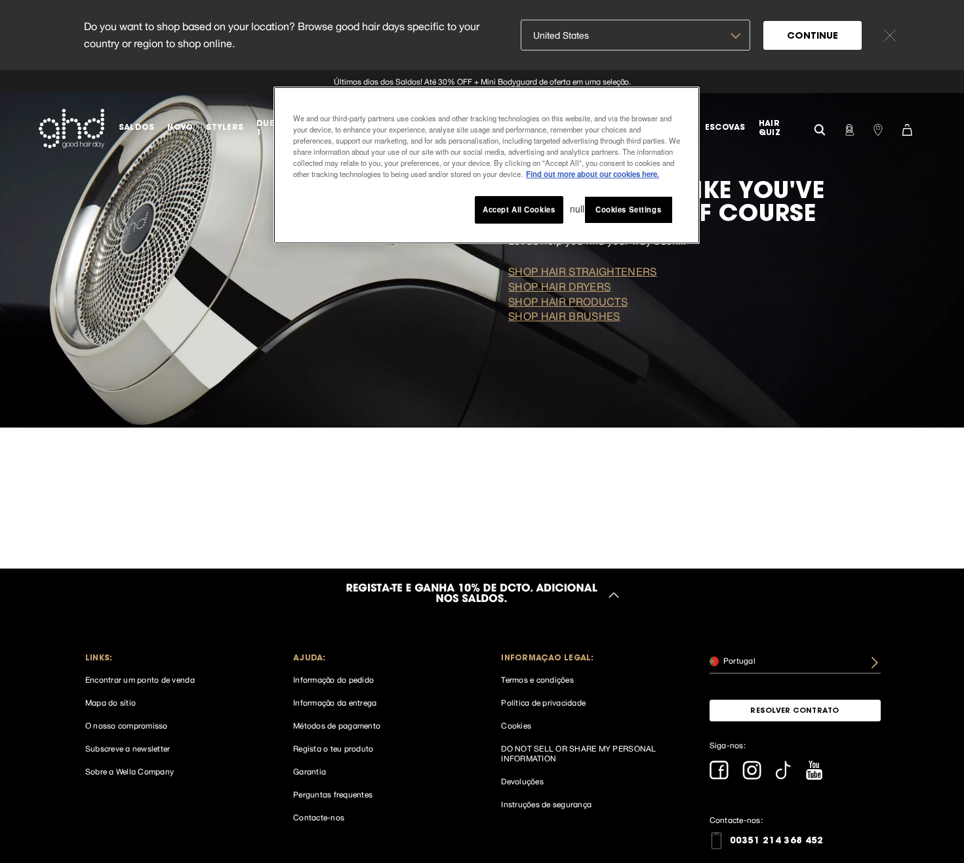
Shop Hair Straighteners (582, 271)
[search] (820, 128)
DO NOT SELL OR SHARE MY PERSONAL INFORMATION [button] (578, 753)
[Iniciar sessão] (849, 128)
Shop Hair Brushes (564, 316)
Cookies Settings (628, 209)
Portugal (738, 660)
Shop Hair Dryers (559, 286)
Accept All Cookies (519, 209)
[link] (482, 81)
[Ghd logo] (71, 128)
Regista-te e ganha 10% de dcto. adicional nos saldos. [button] (471, 594)
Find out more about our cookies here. (592, 174)
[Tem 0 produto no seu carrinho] (906, 128)
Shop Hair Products (568, 302)
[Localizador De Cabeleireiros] (878, 128)
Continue (812, 36)
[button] (170, 659)
